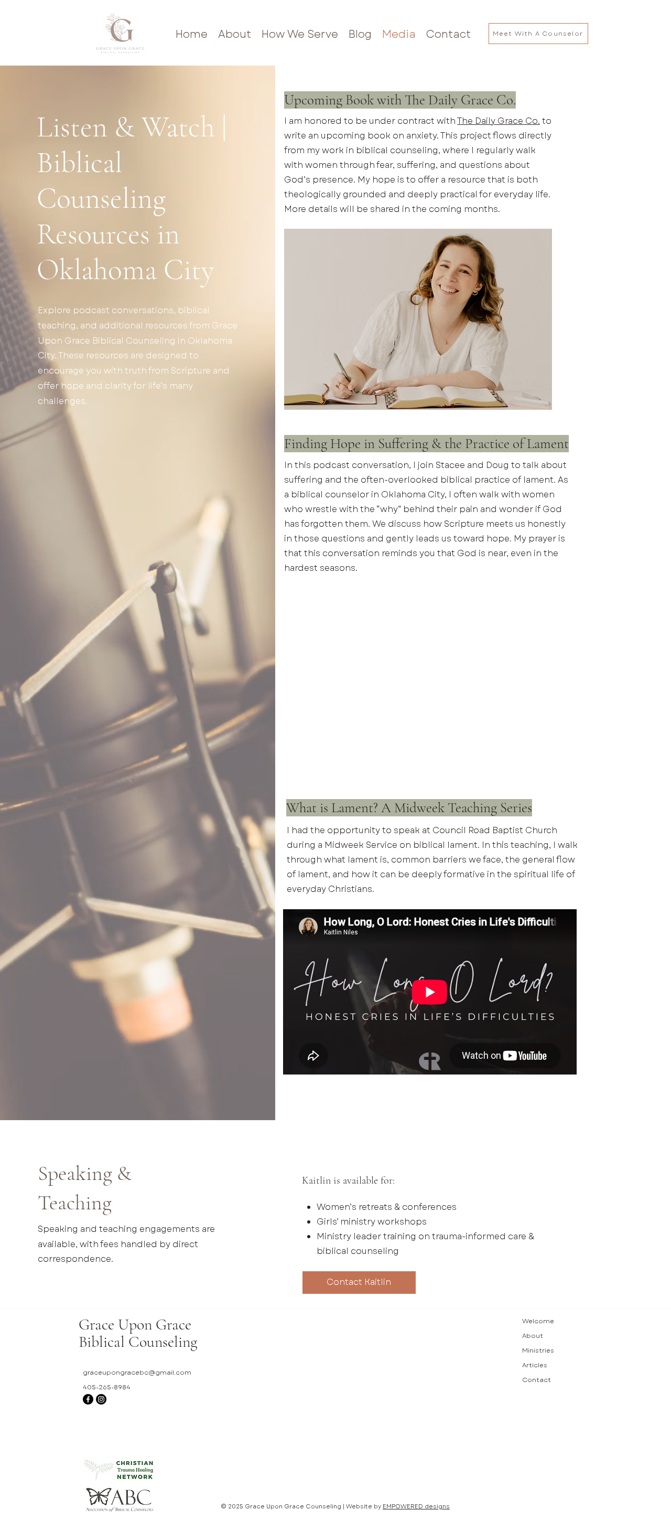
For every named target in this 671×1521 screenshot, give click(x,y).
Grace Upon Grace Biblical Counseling (138, 1333)
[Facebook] (88, 1399)
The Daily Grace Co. (498, 121)
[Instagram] (101, 1399)
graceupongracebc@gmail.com (137, 1372)
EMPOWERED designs (416, 1506)
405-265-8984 (107, 1387)
